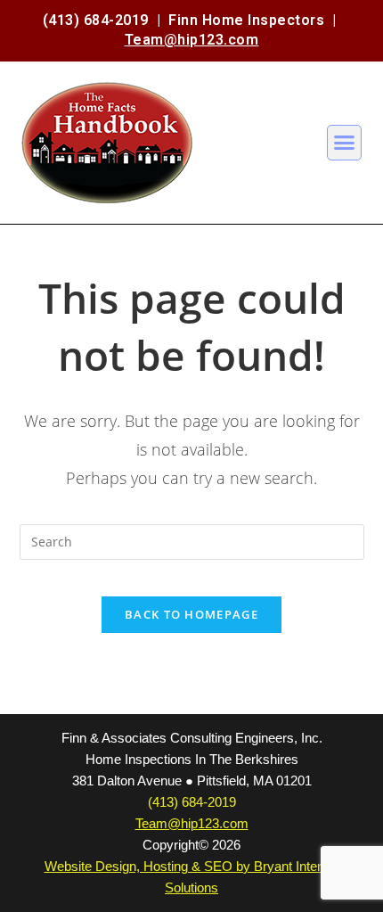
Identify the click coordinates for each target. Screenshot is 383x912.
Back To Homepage (191, 614)
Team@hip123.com (192, 39)
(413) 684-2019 (96, 20)
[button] (345, 142)
